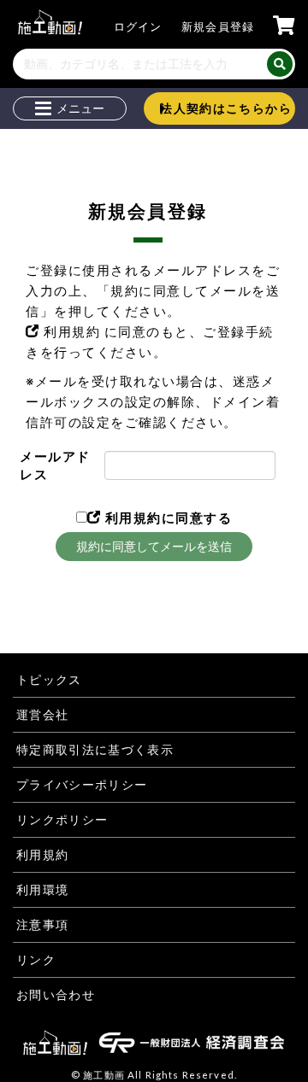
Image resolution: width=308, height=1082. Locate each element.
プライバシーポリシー (82, 785)
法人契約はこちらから (226, 108)
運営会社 (42, 715)
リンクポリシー (62, 820)
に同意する (166, 517)
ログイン (138, 26)
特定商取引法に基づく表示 (95, 750)
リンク (36, 960)
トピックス (49, 680)
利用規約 (72, 331)
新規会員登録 (218, 26)
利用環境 (42, 890)
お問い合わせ (55, 995)
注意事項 (42, 925)
